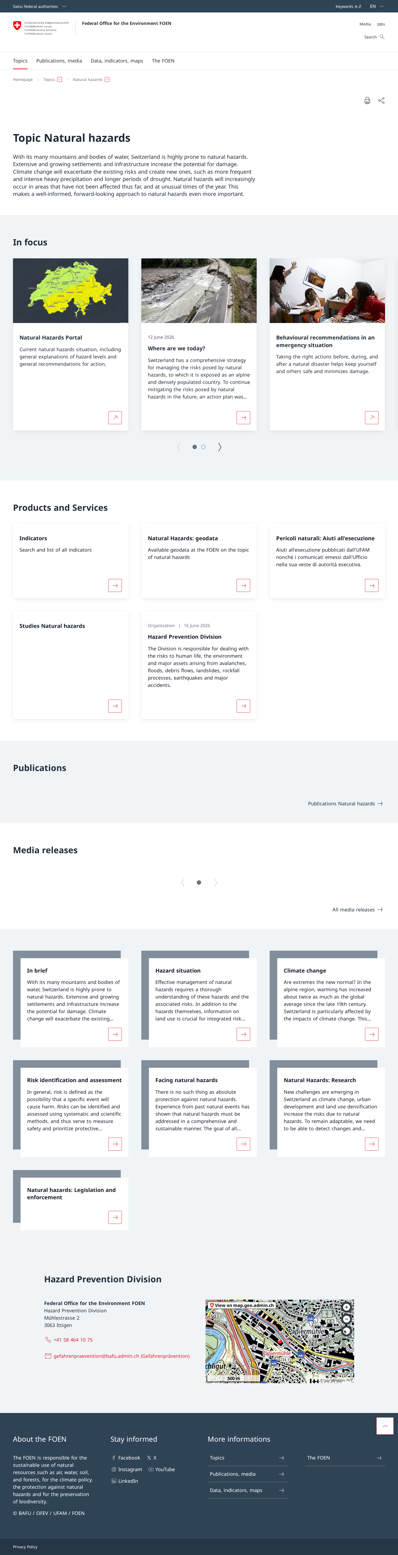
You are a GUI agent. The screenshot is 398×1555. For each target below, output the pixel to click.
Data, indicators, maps (236, 1490)
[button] (20, 60)
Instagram (130, 1469)
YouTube (165, 1469)
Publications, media (233, 1474)
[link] (70, 999)
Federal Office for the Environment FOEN (126, 23)
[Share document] (381, 100)
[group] (70, 344)
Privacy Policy (25, 1546)
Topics (217, 1457)
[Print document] (367, 100)
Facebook (129, 1457)
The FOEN (318, 1457)
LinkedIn (128, 1481)
